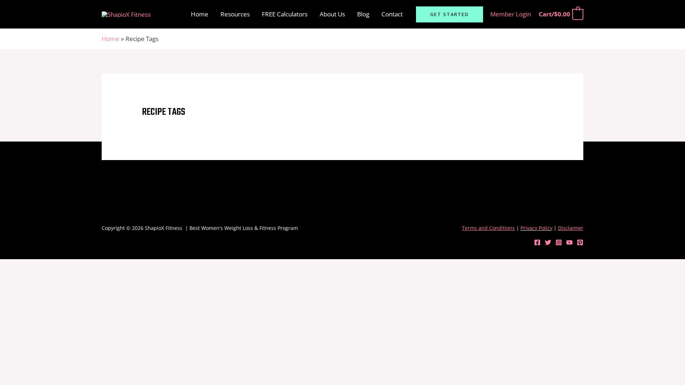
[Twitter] (548, 242)
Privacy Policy (536, 228)
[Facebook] (537, 242)
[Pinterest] (580, 242)
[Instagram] (558, 242)
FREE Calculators (285, 14)
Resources (235, 14)
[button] (449, 14)
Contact (392, 14)
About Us (332, 14)
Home (199, 14)
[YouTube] (569, 242)
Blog (363, 14)
